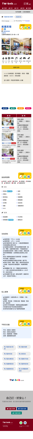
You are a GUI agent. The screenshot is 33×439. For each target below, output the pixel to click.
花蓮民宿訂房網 (8, 17)
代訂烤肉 (10, 191)
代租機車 (11, 219)
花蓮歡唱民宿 (9, 364)
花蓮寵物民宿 (9, 369)
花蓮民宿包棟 (6, 31)
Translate (27, 20)
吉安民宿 (23, 354)
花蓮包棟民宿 (9, 359)
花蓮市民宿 (8, 354)
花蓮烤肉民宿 (24, 364)
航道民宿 (18, 17)
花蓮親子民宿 (24, 359)
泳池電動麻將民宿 (23, 369)
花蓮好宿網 (23, 347)
